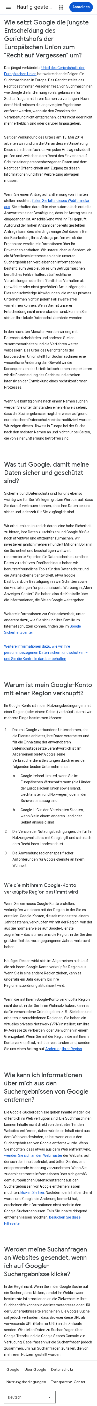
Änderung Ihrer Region (63, 1049)
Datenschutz (62, 1369)
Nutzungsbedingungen (26, 1381)
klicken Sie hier (32, 1192)
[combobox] (30, 1397)
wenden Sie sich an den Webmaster (33, 1155)
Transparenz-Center (68, 1381)
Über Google (35, 1369)
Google (12, 1369)
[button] (8, 7)
